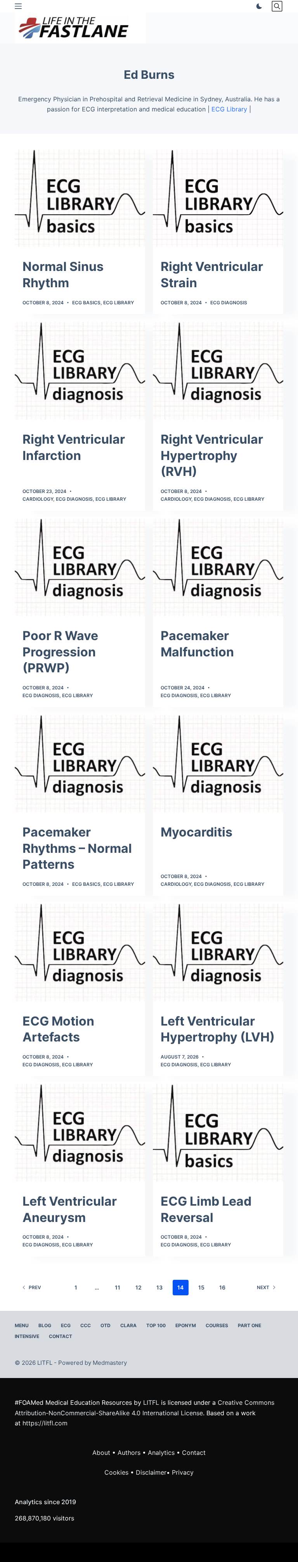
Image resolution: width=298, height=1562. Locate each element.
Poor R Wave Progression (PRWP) (60, 651)
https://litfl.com (45, 1423)
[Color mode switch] (257, 6)
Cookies (117, 1472)
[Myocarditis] (218, 764)
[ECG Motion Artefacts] (80, 952)
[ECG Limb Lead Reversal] (218, 1133)
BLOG (44, 1325)
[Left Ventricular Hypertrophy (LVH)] (218, 952)
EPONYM (185, 1325)
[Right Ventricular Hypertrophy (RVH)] (218, 371)
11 (117, 1287)
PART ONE (249, 1325)
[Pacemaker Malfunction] (218, 567)
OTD (105, 1325)
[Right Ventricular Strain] (218, 198)
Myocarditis (196, 832)
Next (263, 1287)
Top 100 (156, 1325)
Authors (129, 1452)
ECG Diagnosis (228, 302)
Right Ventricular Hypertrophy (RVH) (212, 455)
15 (201, 1287)
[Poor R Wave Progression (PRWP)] (80, 567)
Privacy (183, 1472)
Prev (35, 1287)
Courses (217, 1325)
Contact (60, 1336)
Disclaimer (151, 1472)
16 (222, 1287)
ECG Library (229, 109)
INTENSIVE (27, 1336)
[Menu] (18, 6)
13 (159, 1287)
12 (138, 1287)
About (101, 1452)
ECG (66, 1325)
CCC (85, 1325)
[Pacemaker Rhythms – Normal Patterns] (80, 764)
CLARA (128, 1325)
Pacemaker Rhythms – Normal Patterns (77, 848)
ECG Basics (86, 302)
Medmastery (110, 1362)
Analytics (161, 1452)
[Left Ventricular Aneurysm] (80, 1133)
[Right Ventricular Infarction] (80, 371)
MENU (22, 1325)
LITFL (151, 1402)
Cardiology (38, 499)
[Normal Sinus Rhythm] (80, 198)
